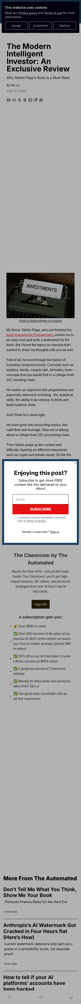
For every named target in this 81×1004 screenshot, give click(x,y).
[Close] (75, 463)
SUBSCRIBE (40, 509)
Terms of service (36, 521)
